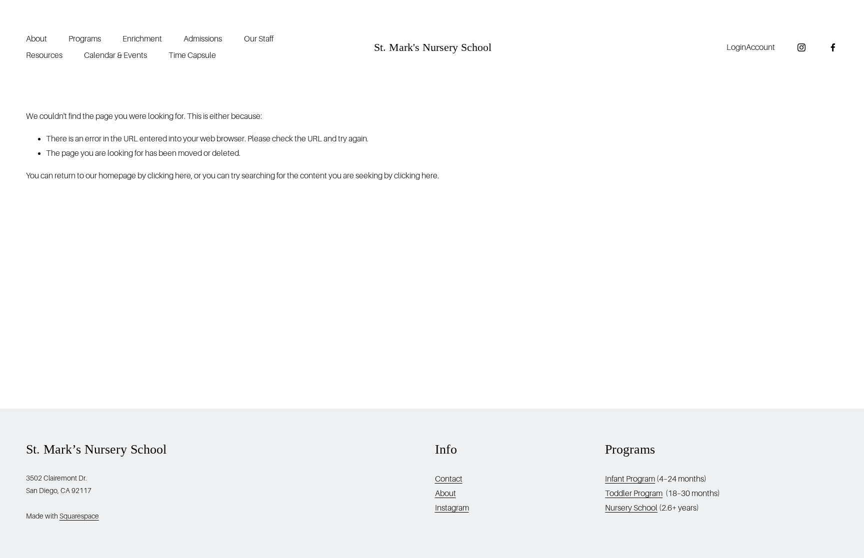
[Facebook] (833, 47)
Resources (44, 55)
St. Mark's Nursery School (433, 47)
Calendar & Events (115, 55)
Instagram (452, 508)
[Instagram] (801, 47)
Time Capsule (192, 55)
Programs (84, 38)
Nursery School (631, 508)
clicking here (169, 175)
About (36, 38)
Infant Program (630, 479)
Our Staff (259, 38)
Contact (448, 479)
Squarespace (79, 516)
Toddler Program (633, 493)
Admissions (203, 38)
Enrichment (142, 38)
